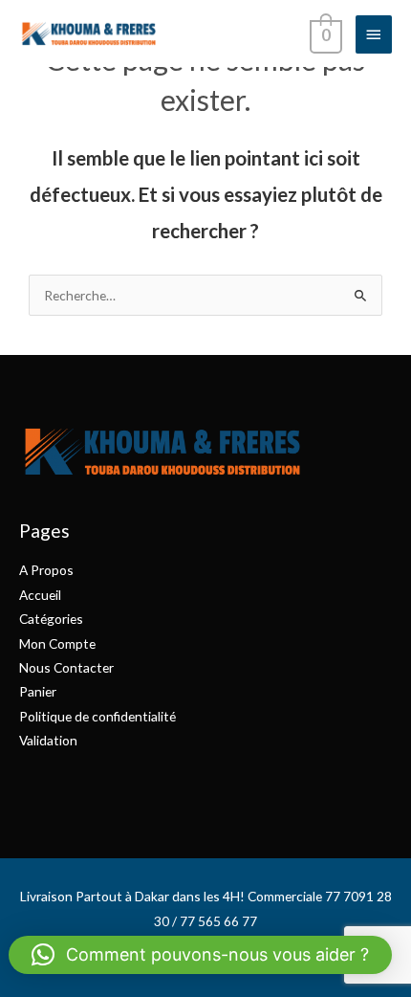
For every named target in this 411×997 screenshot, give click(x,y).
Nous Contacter (66, 667)
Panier (37, 691)
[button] (200, 955)
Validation (48, 740)
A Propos (46, 570)
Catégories (51, 618)
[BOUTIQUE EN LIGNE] (88, 33)
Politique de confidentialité (97, 716)
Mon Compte (57, 643)
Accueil (40, 595)
